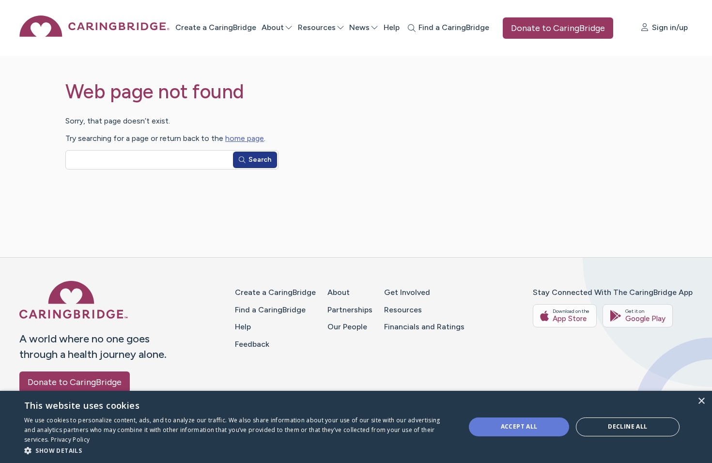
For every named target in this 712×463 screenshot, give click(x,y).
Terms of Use (430, 439)
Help (392, 27)
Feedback (252, 344)
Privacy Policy (477, 439)
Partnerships (349, 309)
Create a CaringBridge (215, 27)
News (359, 27)
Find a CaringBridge (270, 309)
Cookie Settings (529, 439)
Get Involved (407, 292)
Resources (317, 27)
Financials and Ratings (424, 326)
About (273, 27)
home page (244, 138)
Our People (347, 326)
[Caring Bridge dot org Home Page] (94, 34)
